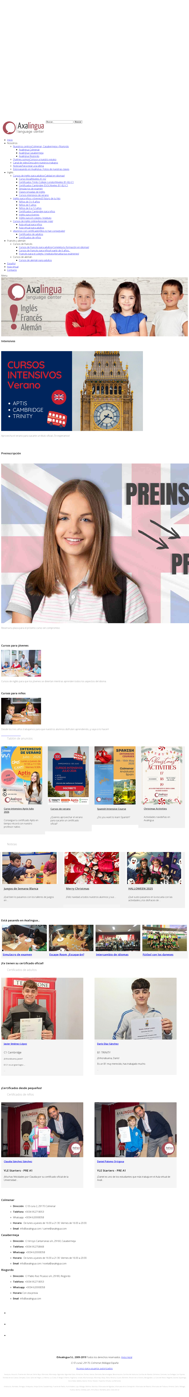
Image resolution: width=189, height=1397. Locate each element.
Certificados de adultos (31, 234)
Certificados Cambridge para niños (37, 211)
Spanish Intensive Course (111, 808)
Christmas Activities (155, 808)
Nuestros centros (41, 146)
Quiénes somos (34, 159)
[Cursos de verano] (68, 775)
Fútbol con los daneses (158, 954)
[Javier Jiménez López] (42, 1009)
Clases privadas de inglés (32, 192)
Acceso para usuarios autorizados (94, 1368)
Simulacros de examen (31, 188)
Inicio (10, 139)
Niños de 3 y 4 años (29, 201)
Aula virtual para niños (30, 224)
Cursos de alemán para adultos (35, 260)
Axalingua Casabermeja (31, 152)
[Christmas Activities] (161, 775)
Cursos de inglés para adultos (39, 175)
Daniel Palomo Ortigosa (110, 1161)
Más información (10, 447)
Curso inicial (32, 179)
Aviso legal (126, 1357)
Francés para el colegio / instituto (49, 253)
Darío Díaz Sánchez (108, 1043)
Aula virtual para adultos (31, 227)
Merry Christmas (77, 888)
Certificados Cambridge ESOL (43, 185)
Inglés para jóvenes (29, 214)
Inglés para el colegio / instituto (35, 218)
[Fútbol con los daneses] (164, 938)
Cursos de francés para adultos (54, 247)
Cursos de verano (60, 808)
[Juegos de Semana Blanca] (29, 868)
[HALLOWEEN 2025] (154, 868)
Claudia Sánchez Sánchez (18, 1161)
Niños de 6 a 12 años (30, 208)
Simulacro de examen (17, 954)
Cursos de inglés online (33, 221)
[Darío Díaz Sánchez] (135, 1009)
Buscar (78, 122)
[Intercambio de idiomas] (117, 938)
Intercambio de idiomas (112, 954)
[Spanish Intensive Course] (115, 775)
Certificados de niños (30, 237)
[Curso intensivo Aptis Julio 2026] (21, 775)
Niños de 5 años (27, 205)
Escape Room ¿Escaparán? (66, 954)
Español (11, 263)
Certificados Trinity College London (46, 182)
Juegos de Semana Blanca (21, 888)
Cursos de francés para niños (44, 250)
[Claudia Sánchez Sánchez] (42, 1129)
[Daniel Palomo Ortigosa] (135, 1129)
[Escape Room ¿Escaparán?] (71, 938)
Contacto (12, 270)
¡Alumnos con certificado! (39, 231)
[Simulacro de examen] (24, 938)
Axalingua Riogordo (29, 156)
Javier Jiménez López (15, 1043)
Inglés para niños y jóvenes (36, 198)
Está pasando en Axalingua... (41, 169)
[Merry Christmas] (91, 868)
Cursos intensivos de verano (34, 195)
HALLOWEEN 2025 (140, 888)
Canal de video (35, 162)
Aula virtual (12, 266)
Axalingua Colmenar (29, 149)
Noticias (28, 166)
